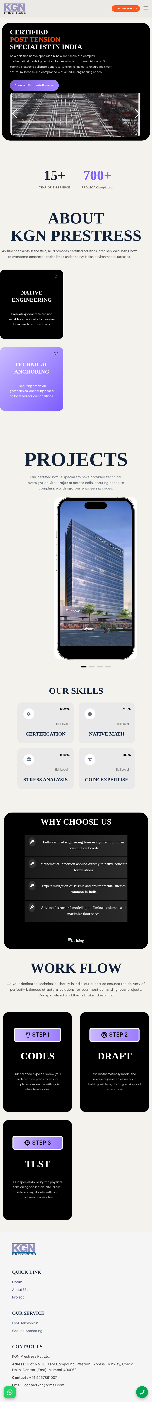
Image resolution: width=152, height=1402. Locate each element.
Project (18, 1297)
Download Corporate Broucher (34, 85)
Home (17, 1282)
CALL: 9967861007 (126, 8)
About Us (20, 1290)
